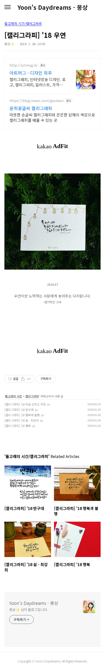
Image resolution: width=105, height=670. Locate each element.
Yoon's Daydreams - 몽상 (53, 7)
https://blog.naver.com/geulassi (36, 101)
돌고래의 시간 (13, 396)
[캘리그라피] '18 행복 (17, 426)
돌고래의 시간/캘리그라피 (23, 24)
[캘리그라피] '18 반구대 (18, 409)
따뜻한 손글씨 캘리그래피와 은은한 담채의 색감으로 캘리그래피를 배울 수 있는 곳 (52, 117)
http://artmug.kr (24, 65)
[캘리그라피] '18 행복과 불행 (22, 415)
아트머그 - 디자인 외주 (31, 73)
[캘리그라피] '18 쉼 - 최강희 (21, 420)
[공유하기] (23, 379)
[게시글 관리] (29, 379)
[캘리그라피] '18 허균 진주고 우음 (25, 404)
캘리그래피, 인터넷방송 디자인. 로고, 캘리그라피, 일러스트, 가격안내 (38, 81)
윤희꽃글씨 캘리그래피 (31, 108)
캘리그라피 (32, 396)
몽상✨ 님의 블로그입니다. (28, 609)
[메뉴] (7, 7)
